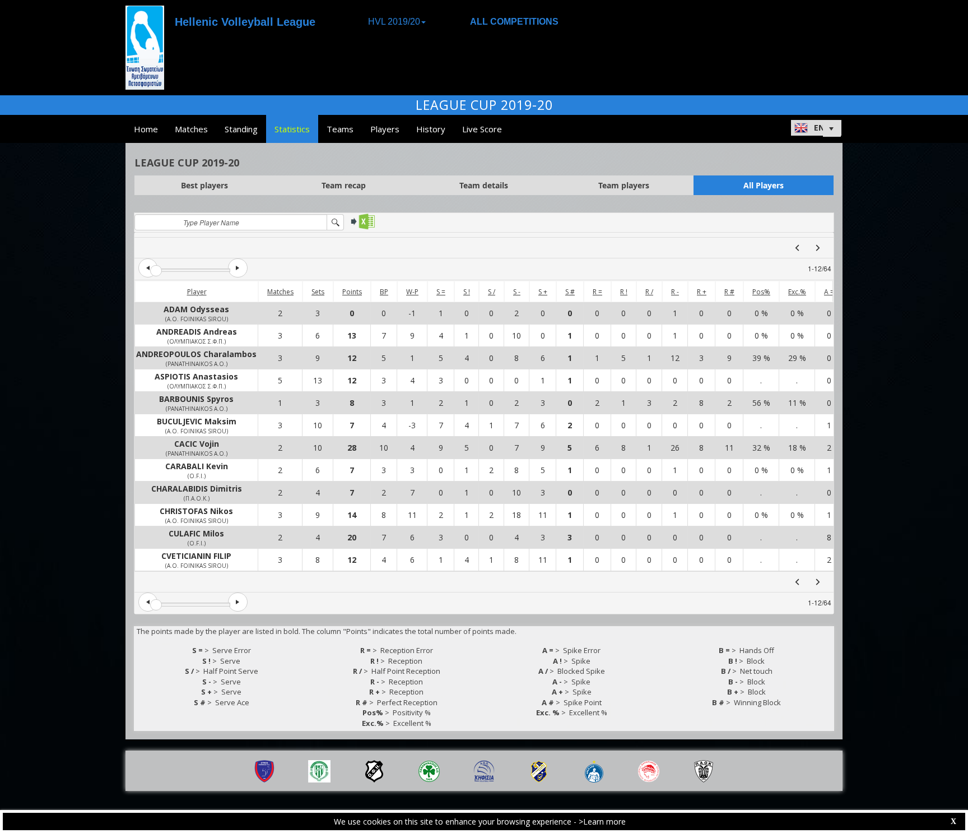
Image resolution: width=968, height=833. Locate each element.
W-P (412, 292)
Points (352, 292)
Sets (317, 292)
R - (675, 292)
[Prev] (797, 248)
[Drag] (156, 271)
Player (197, 292)
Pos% (761, 292)
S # (570, 292)
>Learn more (602, 821)
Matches (280, 292)
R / (649, 292)
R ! (623, 292)
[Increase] (237, 267)
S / (491, 292)
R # (729, 292)
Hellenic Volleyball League (245, 22)
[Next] (818, 248)
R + (701, 292)
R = (597, 292)
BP (384, 292)
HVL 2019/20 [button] (394, 21)
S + (542, 292)
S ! (466, 292)
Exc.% (797, 292)
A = (829, 292)
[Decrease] (147, 267)
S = (440, 292)
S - (516, 292)
